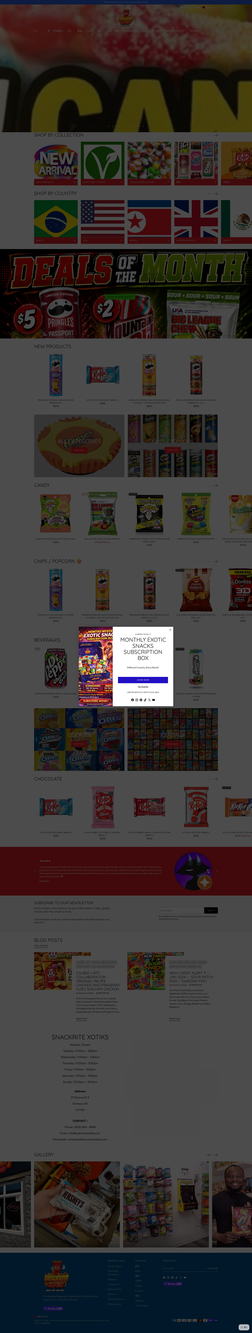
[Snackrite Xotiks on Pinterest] (141, 700)
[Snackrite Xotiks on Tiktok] (145, 700)
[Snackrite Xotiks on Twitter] (149, 700)
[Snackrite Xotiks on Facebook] (132, 700)
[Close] (170, 630)
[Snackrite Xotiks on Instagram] (136, 700)
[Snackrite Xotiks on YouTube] (153, 700)
